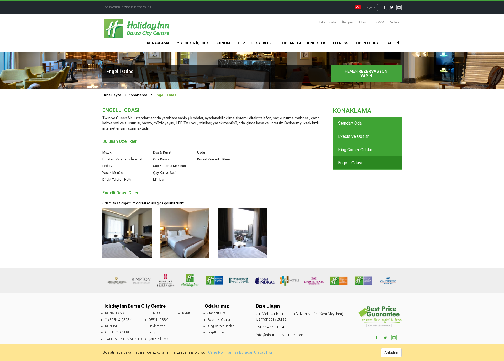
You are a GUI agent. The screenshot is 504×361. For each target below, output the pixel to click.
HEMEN (366, 73)
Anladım (391, 352)
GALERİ (392, 43)
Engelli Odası (350, 162)
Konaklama (138, 95)
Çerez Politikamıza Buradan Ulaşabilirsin (241, 352)
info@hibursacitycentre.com (279, 335)
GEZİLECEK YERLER (255, 43)
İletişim (347, 22)
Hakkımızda (327, 22)
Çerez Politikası (159, 339)
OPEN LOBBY (367, 43)
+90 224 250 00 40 (271, 327)
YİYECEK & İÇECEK (193, 43)
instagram (399, 7)
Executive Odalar (353, 136)
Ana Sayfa (112, 95)
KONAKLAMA (158, 43)
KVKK (380, 22)
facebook (384, 7)
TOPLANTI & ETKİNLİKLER (302, 43)
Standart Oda (350, 123)
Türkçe (366, 7)
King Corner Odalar (355, 149)
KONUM (223, 43)
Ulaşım (364, 22)
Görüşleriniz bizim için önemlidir (126, 7)
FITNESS (340, 43)
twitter (391, 7)
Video (394, 22)
